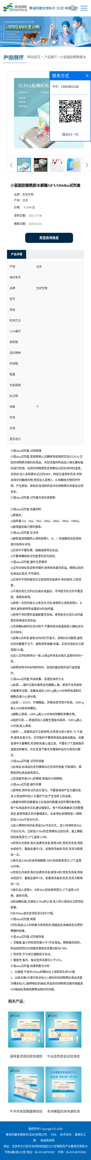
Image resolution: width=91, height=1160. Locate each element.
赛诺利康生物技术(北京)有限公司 (26, 1134)
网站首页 (33, 57)
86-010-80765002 (45, 1152)
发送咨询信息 (49, 238)
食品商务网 (47, 1140)
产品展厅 (50, 57)
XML (54, 1134)
